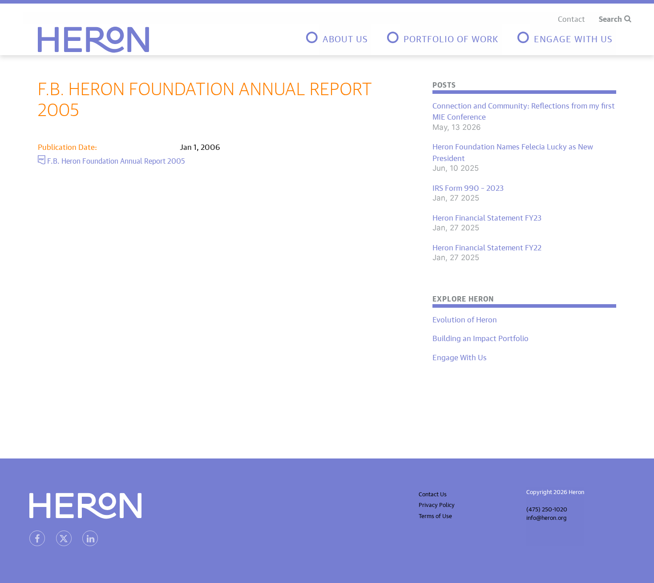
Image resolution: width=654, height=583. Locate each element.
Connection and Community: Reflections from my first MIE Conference (523, 110)
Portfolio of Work (451, 37)
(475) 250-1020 (546, 508)
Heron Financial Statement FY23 (486, 217)
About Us (345, 37)
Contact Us (433, 493)
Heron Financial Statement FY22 (486, 247)
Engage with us (573, 37)
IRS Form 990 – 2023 (468, 187)
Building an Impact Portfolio (480, 337)
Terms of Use (435, 515)
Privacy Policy (437, 504)
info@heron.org (546, 517)
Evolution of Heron (464, 319)
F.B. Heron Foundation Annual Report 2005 (115, 159)
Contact (571, 18)
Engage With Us (459, 356)
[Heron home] (93, 39)
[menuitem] (338, 39)
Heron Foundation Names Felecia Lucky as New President (512, 151)
